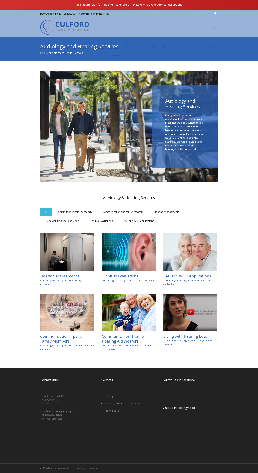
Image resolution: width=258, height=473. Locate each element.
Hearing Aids (111, 396)
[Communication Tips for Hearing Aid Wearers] (129, 312)
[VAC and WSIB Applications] (190, 252)
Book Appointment (50, 13)
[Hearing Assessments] (67, 252)
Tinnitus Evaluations (120, 276)
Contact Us (69, 13)
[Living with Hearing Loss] (190, 312)
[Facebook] (215, 13)
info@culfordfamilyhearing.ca (94, 13)
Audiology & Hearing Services (58, 280)
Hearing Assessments (59, 276)
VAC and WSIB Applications (187, 276)
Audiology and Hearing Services (122, 403)
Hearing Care (111, 410)
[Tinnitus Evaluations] (129, 252)
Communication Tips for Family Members (62, 339)
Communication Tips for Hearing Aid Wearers (123, 339)
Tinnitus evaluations (145, 280)
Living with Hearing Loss (185, 336)
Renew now (138, 4)
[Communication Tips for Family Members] (67, 312)
